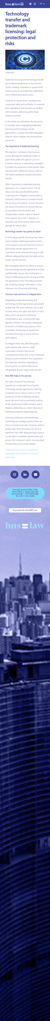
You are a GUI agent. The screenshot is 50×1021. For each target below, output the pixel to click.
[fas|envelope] (36, 474)
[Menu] (22, 4)
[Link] (13, 4)
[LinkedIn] (30, 4)
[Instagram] (35, 4)
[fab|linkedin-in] (25, 474)
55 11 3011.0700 (27, 496)
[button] (42, 4)
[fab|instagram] (14, 474)
